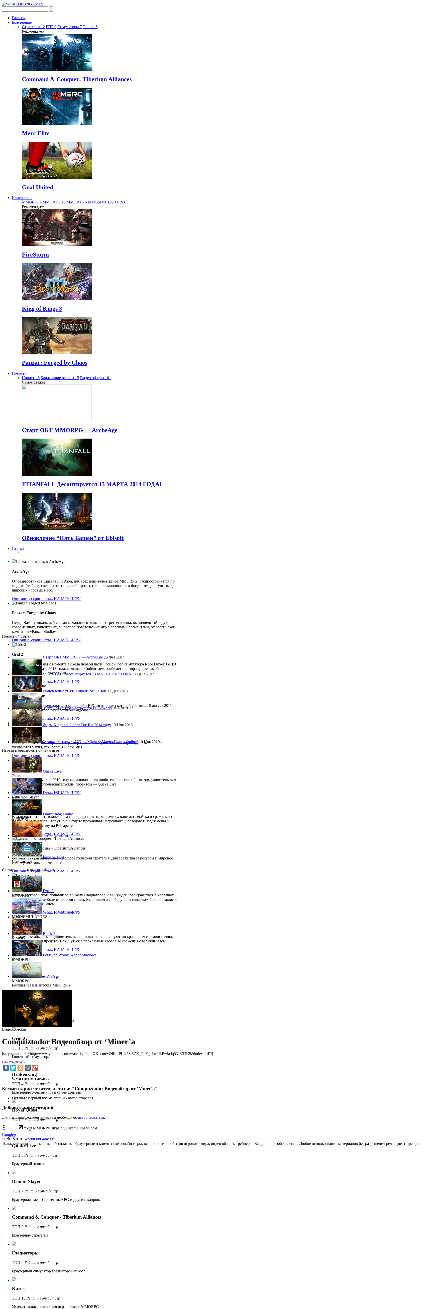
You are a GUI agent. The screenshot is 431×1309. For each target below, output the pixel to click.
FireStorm (35, 254)
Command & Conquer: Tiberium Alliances (77, 79)
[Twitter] (13, 1068)
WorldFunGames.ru (39, 1139)
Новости (19, 373)
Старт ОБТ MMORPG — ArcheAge (69, 430)
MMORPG (54, 202)
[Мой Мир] (28, 1068)
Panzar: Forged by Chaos (54, 362)
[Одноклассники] (20, 1068)
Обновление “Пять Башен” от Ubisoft (73, 538)
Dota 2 (48, 891)
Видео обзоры (95, 378)
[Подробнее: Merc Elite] (57, 124)
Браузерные (22, 22)
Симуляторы (69, 27)
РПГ (51, 27)
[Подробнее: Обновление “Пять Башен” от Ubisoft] (57, 528)
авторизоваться (91, 1117)
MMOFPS (32, 202)
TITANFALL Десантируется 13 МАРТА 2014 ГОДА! (91, 484)
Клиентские (22, 198)
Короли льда (53, 857)
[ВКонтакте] (6, 1068)
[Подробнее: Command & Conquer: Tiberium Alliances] (57, 69)
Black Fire (50, 933)
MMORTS (77, 202)
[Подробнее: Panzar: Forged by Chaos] (57, 353)
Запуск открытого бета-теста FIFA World (77, 708)
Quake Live (52, 771)
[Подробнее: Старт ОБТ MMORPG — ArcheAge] (57, 420)
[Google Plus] (35, 1068)
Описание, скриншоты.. (33, 598)
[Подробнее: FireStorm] (57, 245)
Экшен (90, 27)
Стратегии (33, 27)
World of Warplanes (58, 912)
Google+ (9, 1134)
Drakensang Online (58, 814)
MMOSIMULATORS (107, 202)
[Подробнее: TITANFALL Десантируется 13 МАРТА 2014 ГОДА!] (57, 474)
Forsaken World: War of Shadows (69, 955)
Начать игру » (14, 1062)
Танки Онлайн (55, 835)
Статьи (18, 548)
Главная (18, 18)
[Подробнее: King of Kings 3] (57, 299)
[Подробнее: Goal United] (57, 178)
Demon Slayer (54, 792)
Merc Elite (36, 133)
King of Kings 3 (42, 308)
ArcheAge (50, 976)
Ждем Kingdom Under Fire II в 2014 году (76, 725)
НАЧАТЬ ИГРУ (67, 598)
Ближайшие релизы (60, 378)
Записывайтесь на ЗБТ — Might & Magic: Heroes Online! (90, 742)
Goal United (37, 187)
